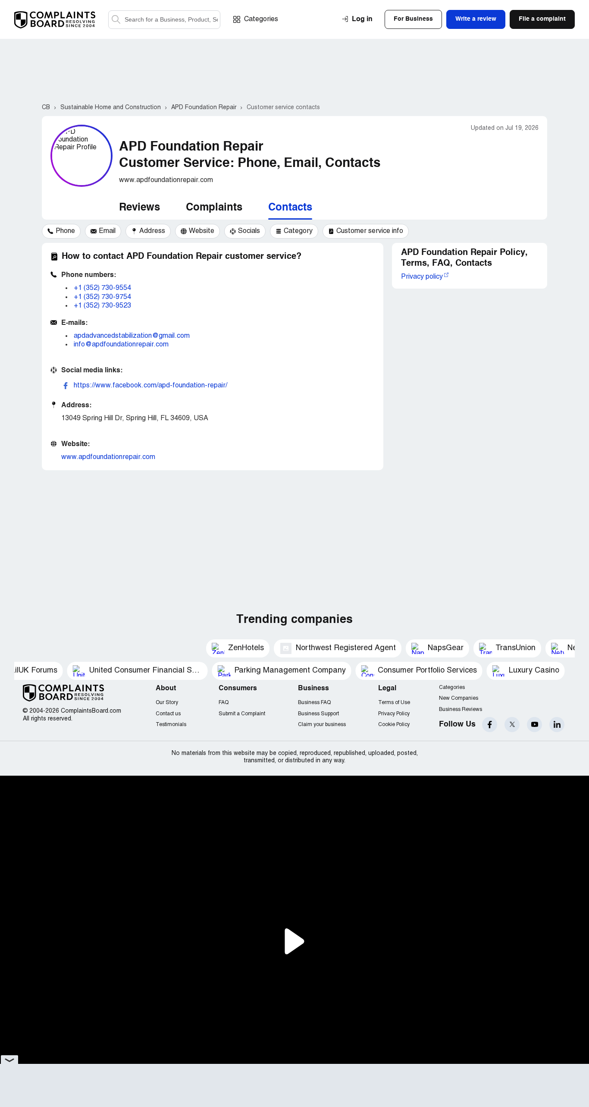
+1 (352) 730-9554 (102, 288)
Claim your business (322, 724)
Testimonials (171, 724)
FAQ (224, 702)
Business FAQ (314, 702)
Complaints (214, 208)
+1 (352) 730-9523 (102, 306)
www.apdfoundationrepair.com (108, 457)
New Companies (458, 698)
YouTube (534, 724)
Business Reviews (460, 709)
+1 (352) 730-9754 (102, 297)
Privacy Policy (394, 713)
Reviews (139, 208)
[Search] (164, 19)
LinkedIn (556, 724)
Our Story (167, 702)
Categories (261, 19)
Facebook (489, 724)
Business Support (318, 713)
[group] (61, 231)
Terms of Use (394, 702)
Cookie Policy (394, 724)
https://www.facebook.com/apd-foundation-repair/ (150, 386)
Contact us (168, 713)
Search (116, 19)
